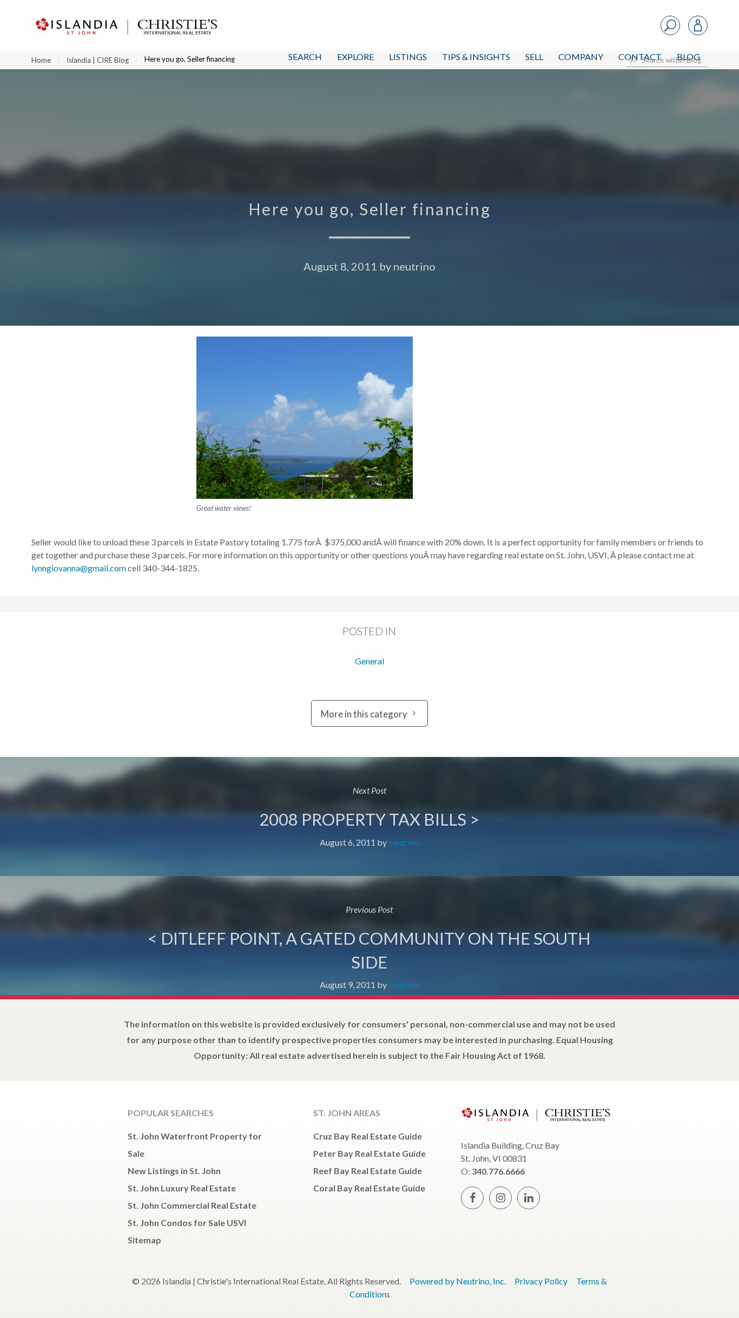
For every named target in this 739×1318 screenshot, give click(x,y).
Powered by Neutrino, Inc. (458, 1281)
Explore (355, 56)
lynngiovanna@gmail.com (78, 568)
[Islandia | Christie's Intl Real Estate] (125, 17)
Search (305, 56)
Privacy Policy (541, 1281)
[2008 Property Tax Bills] (369, 816)
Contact (640, 56)
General (369, 661)
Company (580, 56)
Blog (688, 56)
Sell (534, 56)
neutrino (414, 266)
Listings (408, 56)
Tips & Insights (476, 56)
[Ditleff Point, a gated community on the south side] (369, 935)
